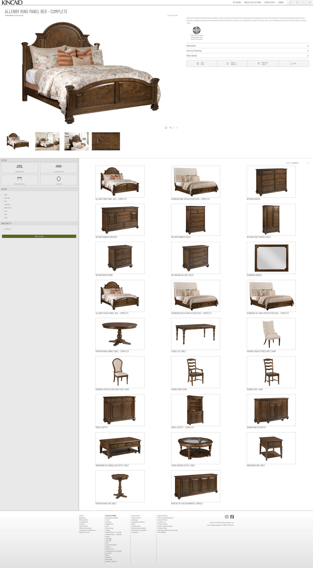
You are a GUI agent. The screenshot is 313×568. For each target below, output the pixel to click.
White (5, 217)
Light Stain (7, 204)
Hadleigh (108, 538)
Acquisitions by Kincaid (113, 551)
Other (5, 214)
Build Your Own (84, 532)
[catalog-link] (309, 2)
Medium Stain (7, 207)
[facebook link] (232, 517)
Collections (110, 516)
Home (81, 516)
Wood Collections (85, 528)
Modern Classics (111, 561)
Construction (135, 526)
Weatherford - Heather (113, 534)
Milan (107, 555)
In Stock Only (7, 229)
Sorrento (108, 553)
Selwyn (108, 547)
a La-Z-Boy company (214, 525)
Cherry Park (109, 549)
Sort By (289, 163)
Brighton (108, 557)
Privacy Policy (162, 524)
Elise (107, 543)
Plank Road (109, 528)
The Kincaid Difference (165, 518)
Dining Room (83, 520)
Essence (108, 522)
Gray (5, 201)
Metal (5, 211)
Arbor (107, 520)
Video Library (136, 518)
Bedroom (82, 518)
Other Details (191, 55)
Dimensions (191, 45)
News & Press (162, 520)
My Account (135, 516)
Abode (107, 530)
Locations (134, 532)
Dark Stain (7, 198)
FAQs (133, 524)
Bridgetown (109, 524)
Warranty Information (139, 530)
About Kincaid (162, 516)
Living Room (83, 522)
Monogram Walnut (111, 518)
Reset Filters (39, 236)
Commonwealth (110, 545)
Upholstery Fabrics (138, 522)
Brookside (108, 559)
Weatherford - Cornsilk (113, 532)
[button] (237, 2)
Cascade (108, 541)
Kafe (107, 526)
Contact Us (161, 522)
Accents (82, 524)
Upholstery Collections (87, 530)
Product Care (162, 528)
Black (5, 194)
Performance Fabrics (138, 528)
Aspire (107, 536)
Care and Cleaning (193, 50)
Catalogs (134, 520)
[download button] (166, 128)
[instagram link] (226, 517)
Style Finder (83, 526)
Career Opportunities (165, 526)
